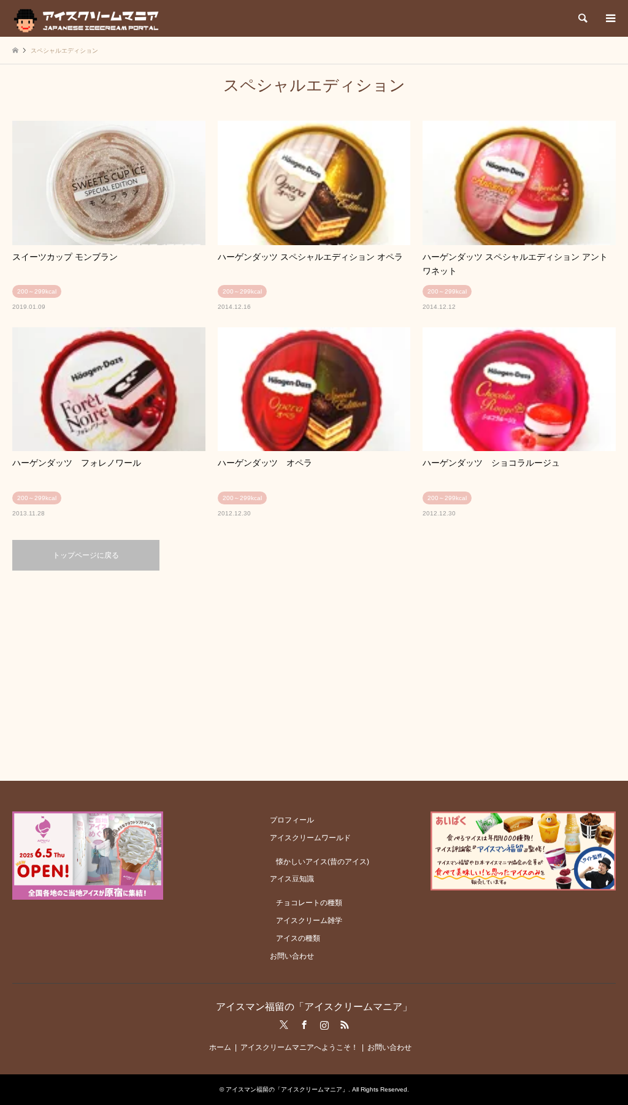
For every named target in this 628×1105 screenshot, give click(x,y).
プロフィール (292, 820)
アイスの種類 (298, 938)
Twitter (284, 1024)
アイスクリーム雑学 (309, 920)
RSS (344, 1024)
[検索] (582, 18)
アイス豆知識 (292, 879)
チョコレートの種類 (309, 902)
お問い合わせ (292, 956)
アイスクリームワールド (310, 837)
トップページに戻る (86, 555)
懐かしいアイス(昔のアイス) (322, 861)
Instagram (324, 1024)
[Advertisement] (314, 675)
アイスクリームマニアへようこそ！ (299, 1047)
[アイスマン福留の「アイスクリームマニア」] (89, 18)
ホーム (220, 1047)
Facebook (304, 1024)
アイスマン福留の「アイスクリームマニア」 (314, 1006)
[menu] (609, 18)
